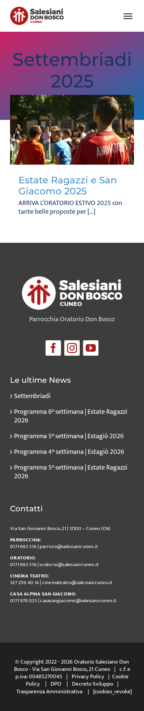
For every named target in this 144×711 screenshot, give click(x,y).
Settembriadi (32, 396)
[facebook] (53, 348)
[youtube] (90, 348)
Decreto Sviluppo (92, 684)
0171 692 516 (23, 546)
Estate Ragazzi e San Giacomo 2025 (67, 185)
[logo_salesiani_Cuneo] (37, 10)
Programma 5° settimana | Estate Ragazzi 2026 (70, 472)
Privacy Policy (88, 676)
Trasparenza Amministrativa (49, 691)
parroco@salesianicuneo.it (69, 546)
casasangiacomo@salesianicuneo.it (78, 600)
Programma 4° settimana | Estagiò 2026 (69, 452)
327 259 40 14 (24, 582)
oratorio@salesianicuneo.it (69, 564)
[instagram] (72, 348)
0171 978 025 (23, 600)
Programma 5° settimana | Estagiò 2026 (69, 436)
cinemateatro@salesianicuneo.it (77, 582)
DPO (56, 684)
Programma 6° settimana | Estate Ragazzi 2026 (70, 416)
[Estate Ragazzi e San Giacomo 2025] (72, 129)
